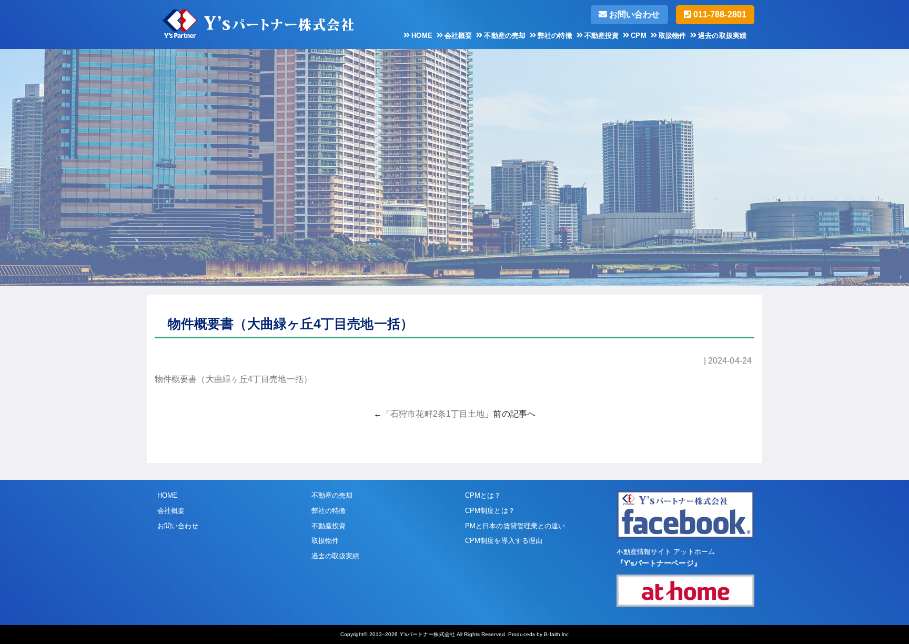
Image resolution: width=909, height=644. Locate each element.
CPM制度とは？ (490, 511)
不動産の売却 (505, 35)
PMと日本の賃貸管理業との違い (515, 526)
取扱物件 (672, 35)
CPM (638, 35)
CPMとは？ (483, 495)
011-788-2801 (718, 14)
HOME (421, 35)
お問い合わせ (633, 14)
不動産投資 (601, 35)
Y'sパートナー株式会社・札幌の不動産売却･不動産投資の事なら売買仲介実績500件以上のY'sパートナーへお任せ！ (280, 21)
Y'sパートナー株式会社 (427, 634)
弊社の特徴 (555, 35)
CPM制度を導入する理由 (503, 541)
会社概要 (458, 35)
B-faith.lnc (556, 634)
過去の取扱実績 (722, 35)
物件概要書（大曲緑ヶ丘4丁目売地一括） (233, 379)
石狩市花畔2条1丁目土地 (437, 413)
